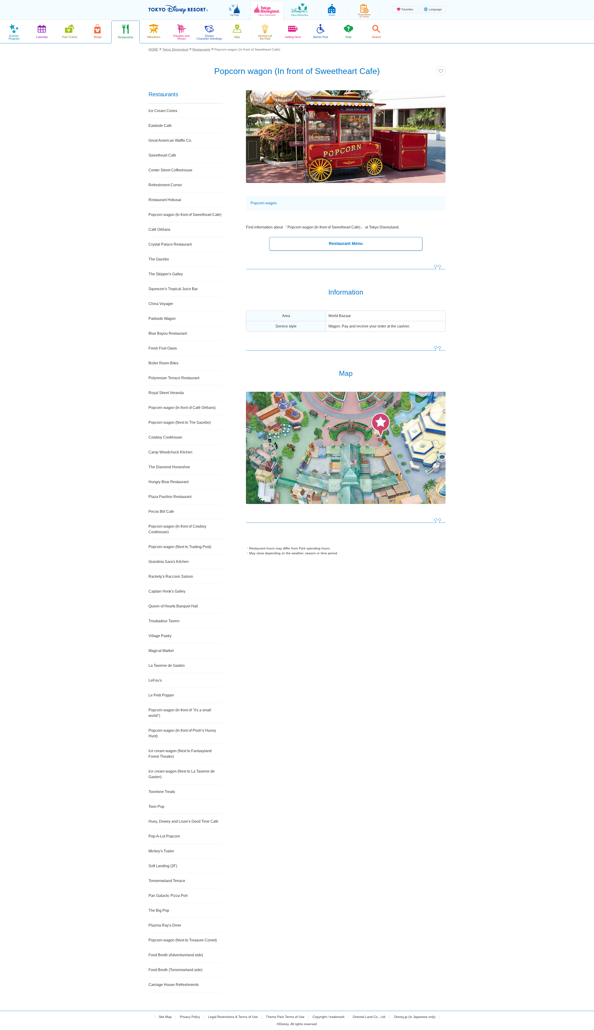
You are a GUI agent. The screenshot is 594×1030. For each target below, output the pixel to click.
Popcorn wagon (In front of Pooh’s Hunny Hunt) (182, 733)
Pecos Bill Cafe (161, 511)
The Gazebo (158, 259)
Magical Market (161, 651)
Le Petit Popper (161, 695)
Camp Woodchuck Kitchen (170, 452)
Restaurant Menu (346, 243)
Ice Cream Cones (162, 111)
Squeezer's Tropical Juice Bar (173, 289)
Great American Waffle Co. (170, 140)
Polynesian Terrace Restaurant (173, 378)
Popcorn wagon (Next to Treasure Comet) (182, 940)
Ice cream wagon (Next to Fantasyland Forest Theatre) (180, 753)
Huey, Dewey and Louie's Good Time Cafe (183, 821)
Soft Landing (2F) (162, 866)
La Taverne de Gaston (166, 665)
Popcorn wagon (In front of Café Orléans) (182, 408)
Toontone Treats (161, 792)
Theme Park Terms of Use (285, 1017)
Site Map (165, 1017)
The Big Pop (158, 910)
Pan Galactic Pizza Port (167, 896)
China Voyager (160, 304)
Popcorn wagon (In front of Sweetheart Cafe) (184, 215)
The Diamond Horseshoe (169, 467)
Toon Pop (156, 807)
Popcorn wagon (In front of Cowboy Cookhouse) (177, 529)
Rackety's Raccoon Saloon (170, 576)
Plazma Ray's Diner (164, 925)
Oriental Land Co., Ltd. (369, 1017)
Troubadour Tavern (164, 621)
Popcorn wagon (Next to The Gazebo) (179, 422)
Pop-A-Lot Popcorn (164, 836)
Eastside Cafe (160, 126)
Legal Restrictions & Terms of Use (233, 1017)
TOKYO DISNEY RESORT (178, 9)
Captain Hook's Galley (166, 591)
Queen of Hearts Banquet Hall (173, 606)
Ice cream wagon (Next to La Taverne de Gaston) (181, 774)
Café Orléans (159, 229)
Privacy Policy (190, 1017)
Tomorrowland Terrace (166, 881)
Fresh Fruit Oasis (162, 348)
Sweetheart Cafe (162, 155)
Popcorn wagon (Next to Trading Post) (179, 547)
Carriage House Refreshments (173, 985)
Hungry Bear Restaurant (168, 482)
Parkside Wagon (162, 319)
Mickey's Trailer (161, 851)
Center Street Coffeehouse (170, 170)
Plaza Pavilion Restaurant (169, 497)
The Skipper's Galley (165, 274)
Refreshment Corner (165, 185)
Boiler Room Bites (163, 363)
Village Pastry (159, 636)
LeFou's (155, 680)
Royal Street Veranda (166, 393)
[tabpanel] (346, 139)
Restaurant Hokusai (164, 200)
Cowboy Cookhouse (165, 437)
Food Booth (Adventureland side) (175, 955)
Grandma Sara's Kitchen (168, 562)
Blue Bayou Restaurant (167, 333)
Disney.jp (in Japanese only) (415, 1017)
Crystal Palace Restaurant (170, 244)
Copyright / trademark (329, 1017)
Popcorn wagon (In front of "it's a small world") (179, 713)
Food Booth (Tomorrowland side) (175, 970)
